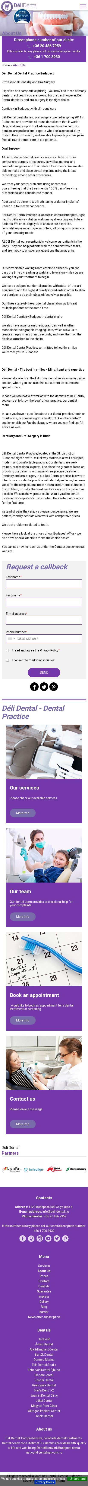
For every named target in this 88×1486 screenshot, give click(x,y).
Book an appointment (34, 995)
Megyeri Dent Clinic (44, 1405)
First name (14, 595)
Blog (44, 1306)
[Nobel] (54, 1179)
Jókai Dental (44, 1400)
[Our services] (44, 752)
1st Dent (44, 1339)
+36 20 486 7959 (47, 46)
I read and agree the (36, 650)
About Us (44, 1271)
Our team (20, 892)
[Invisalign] (33, 1179)
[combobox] (11, 639)
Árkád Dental (44, 1344)
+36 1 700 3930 (47, 57)
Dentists (44, 1286)
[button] (44, 672)
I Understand (77, 1478)
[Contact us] (44, 1063)
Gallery (44, 1301)
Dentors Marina (44, 1359)
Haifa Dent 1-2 (44, 1390)
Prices (44, 1276)
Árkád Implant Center (44, 1349)
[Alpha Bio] (12, 1178)
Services (44, 1265)
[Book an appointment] (44, 959)
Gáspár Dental (44, 1380)
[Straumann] (75, 1178)
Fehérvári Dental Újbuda (44, 1370)
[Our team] (44, 855)
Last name (14, 577)
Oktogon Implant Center (44, 1411)
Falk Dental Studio (44, 1365)
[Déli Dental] (26, 9)
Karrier (44, 1312)
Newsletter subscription (44, 1317)
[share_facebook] (34, 686)
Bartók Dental (44, 1354)
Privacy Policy (45, 1482)
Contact (59, 546)
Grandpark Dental (44, 1385)
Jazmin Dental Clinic (44, 1395)
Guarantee (44, 1291)
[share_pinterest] (53, 686)
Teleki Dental (44, 1416)
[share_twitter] (44, 686)
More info (22, 813)
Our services (24, 788)
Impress (44, 1296)
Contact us (22, 1099)
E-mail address (17, 613)
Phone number (17, 632)
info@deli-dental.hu (56, 1211)
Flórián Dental (44, 1375)
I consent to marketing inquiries (33, 660)
